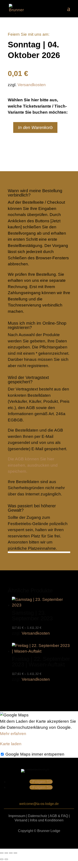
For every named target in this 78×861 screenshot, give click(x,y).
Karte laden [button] (10, 744)
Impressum (16, 816)
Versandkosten (32, 84)
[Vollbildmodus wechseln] (6, 853)
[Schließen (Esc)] (15, 853)
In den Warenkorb (35, 127)
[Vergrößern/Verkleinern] (1, 853)
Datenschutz (37, 816)
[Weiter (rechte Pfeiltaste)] (6, 859)
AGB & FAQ (59, 816)
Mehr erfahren (13, 733)
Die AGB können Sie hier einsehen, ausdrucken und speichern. (33, 465)
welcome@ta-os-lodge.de (39, 804)
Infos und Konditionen (46, 820)
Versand (21, 820)
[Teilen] (11, 853)
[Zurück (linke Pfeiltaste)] (1, 859)
